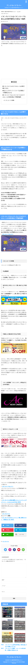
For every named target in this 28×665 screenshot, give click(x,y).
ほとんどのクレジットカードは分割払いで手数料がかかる (14, 91)
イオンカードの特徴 (9, 100)
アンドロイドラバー (14, 5)
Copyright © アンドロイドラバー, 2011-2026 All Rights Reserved (14, 662)
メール (3, 585)
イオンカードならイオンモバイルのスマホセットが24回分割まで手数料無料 (14, 96)
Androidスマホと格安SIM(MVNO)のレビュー (14, 660)
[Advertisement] (14, 62)
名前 (3, 579)
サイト (3, 591)
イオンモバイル (6, 513)
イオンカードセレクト (7, 234)
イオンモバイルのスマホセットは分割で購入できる (14, 87)
